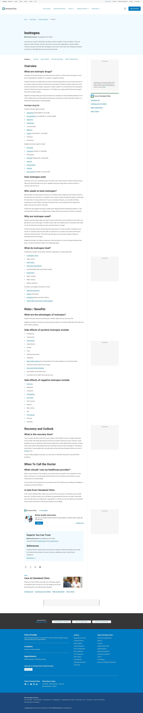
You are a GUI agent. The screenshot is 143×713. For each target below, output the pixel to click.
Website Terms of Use (80, 699)
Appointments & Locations (61, 621)
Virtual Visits (77, 665)
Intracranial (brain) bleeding (35, 368)
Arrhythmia (30, 297)
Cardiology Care (95, 100)
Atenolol (29, 161)
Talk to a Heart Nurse (81, 621)
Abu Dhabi (10, 1)
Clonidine (29, 158)
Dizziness (30, 384)
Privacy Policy (89, 699)
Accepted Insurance (79, 640)
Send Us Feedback (28, 699)
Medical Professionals (122, 1)
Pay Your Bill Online (78, 651)
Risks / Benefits (45, 59)
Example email (80, 523)
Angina (29, 294)
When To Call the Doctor (71, 59)
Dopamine (30, 119)
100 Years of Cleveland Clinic (104, 638)
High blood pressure (33, 290)
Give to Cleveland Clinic (79, 648)
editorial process (54, 541)
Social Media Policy (56, 699)
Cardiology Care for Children (99, 104)
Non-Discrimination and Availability (31, 702)
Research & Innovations (103, 651)
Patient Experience (102, 648)
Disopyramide (31, 165)
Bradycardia (30, 273)
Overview (35, 59)
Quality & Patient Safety (103, 646)
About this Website (38, 699)
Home (25, 19)
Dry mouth (30, 398)
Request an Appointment (101, 621)
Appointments (134, 8)
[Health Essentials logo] (43, 510)
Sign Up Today (28, 669)
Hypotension (31, 340)
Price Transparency (78, 654)
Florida (20, 1)
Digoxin (29, 133)
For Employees (101, 659)
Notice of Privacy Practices (99, 699)
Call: (28, 708)
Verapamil (30, 151)
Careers (131, 1)
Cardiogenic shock (32, 255)
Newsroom (61, 684)
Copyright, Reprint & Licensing (68, 699)
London (25, 1)
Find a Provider (46, 8)
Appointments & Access (80, 638)
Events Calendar (78, 643)
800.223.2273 (108, 1)
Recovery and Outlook (57, 59)
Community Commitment (103, 654)
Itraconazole (30, 172)
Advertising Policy (47, 699)
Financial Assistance (79, 646)
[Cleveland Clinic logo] (30, 510)
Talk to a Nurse (95, 111)
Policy (104, 87)
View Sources (30, 558)
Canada (15, 1)
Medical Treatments (43, 19)
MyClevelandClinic (46, 686)
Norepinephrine (31, 116)
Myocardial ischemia (33, 361)
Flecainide (30, 148)
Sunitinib (29, 168)
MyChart (114, 1)
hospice (26, 451)
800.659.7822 (41, 622)
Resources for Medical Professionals (106, 662)
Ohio (35, 1)
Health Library (33, 19)
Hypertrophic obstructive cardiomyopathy (40, 301)
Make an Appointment (97, 107)
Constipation (30, 394)
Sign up (39, 523)
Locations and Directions (59, 8)
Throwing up (30, 415)
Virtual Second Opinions (80, 662)
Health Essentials (53, 684)
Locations (99, 643)
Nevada (30, 1)
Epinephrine (30, 113)
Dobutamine (30, 123)
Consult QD (45, 684)
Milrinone (29, 130)
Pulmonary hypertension (34, 266)
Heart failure (30, 262)
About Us (99, 640)
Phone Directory (78, 659)
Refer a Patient (77, 656)
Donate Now (137, 1)
